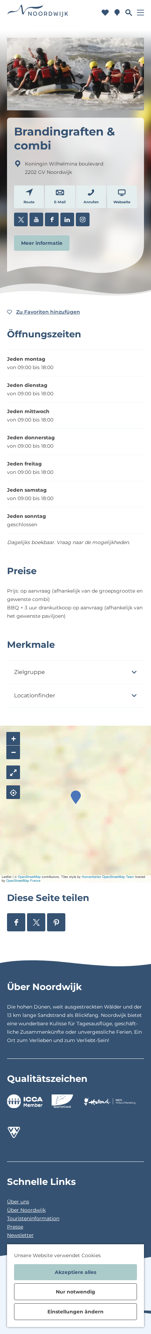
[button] (76, 797)
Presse (15, 1227)
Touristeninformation (33, 1218)
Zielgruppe (29, 672)
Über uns (18, 1202)
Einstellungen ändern (75, 1312)
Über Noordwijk (26, 1210)
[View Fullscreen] (13, 772)
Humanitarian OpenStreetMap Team (108, 876)
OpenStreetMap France (23, 880)
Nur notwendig (75, 1292)
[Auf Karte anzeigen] (13, 792)
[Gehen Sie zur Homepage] (38, 12)
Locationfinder (34, 695)
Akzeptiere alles (75, 1272)
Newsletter (20, 1235)
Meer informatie (42, 243)
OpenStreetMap (29, 876)
